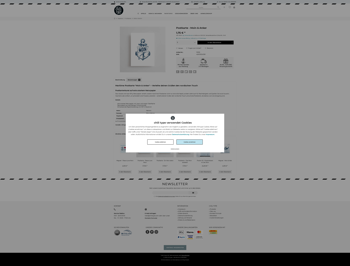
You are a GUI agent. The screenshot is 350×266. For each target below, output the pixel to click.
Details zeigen (175, 148)
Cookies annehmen (190, 142)
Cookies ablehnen (160, 142)
